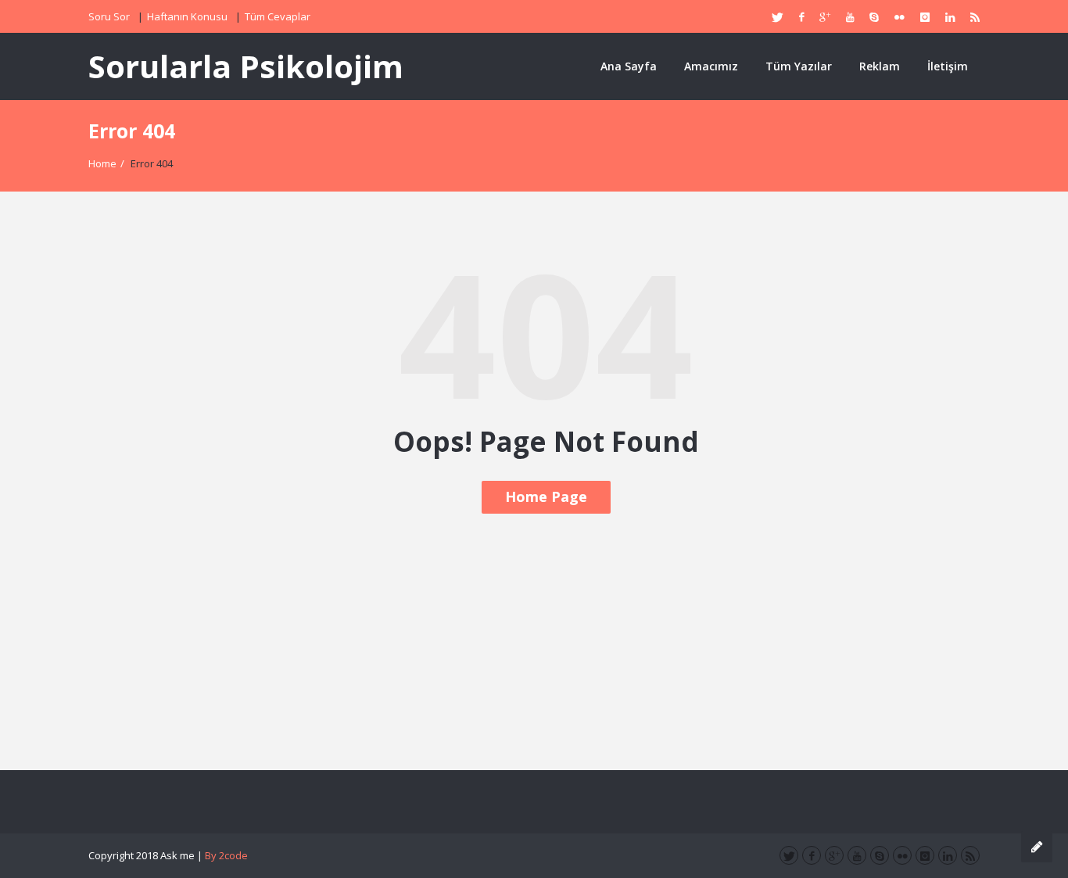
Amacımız (711, 66)
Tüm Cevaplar (277, 16)
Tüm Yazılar (798, 66)
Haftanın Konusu (187, 16)
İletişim (947, 66)
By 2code (226, 855)
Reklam (879, 66)
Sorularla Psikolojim (245, 66)
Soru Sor (109, 16)
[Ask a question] (1036, 846)
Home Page (546, 496)
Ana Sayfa (628, 66)
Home (102, 163)
